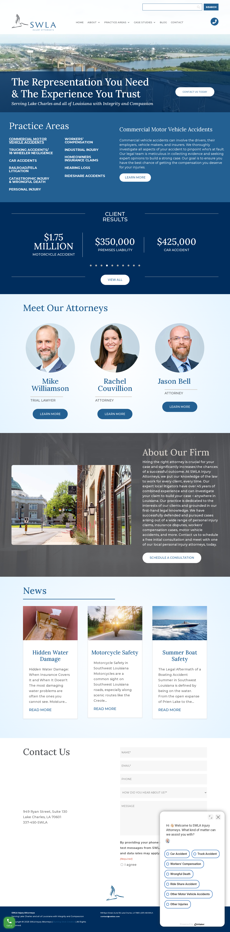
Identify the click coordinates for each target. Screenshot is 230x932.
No (109, 473)
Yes (120, 473)
